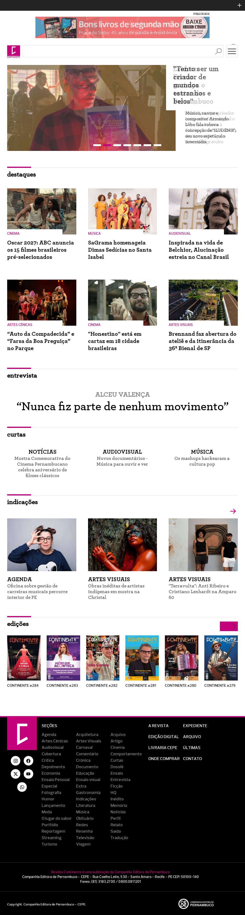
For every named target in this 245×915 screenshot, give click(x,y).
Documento (87, 767)
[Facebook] (28, 761)
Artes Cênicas (55, 741)
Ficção (117, 786)
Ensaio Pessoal (56, 780)
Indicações (86, 799)
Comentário (87, 754)
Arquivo (118, 735)
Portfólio (50, 825)
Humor (48, 799)
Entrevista (120, 780)
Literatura (85, 805)
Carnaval (84, 747)
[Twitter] (15, 774)
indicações (22, 502)
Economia (51, 773)
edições (18, 624)
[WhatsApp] (22, 787)
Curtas (117, 760)
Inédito (117, 799)
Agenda (49, 735)
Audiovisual (53, 747)
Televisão (85, 838)
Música (82, 812)
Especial (49, 786)
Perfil (116, 818)
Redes (82, 825)
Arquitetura (87, 735)
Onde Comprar (164, 759)
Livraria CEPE (162, 748)
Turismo (49, 844)
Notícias (118, 812)
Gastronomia (88, 793)
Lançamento (53, 805)
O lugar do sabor (57, 818)
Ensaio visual (88, 780)
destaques (21, 174)
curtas (16, 434)
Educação (85, 773)
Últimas (191, 748)
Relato (117, 825)
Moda (47, 812)
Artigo (116, 741)
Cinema (118, 747)
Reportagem (53, 831)
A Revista (158, 726)
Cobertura (51, 754)
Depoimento (53, 767)
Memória (119, 805)
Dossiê (117, 767)
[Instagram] (15, 761)
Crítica (48, 760)
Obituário (85, 818)
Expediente (195, 726)
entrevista (22, 375)
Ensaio (117, 773)
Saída (116, 831)
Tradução (119, 838)
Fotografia (51, 793)
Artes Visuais (88, 741)
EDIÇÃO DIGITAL (163, 737)
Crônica (83, 760)
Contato (192, 759)
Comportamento (126, 754)
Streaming (51, 838)
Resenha (84, 831)
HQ (113, 793)
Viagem (83, 844)
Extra (81, 786)
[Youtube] (28, 774)
